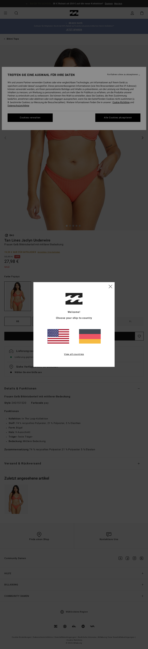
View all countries (74, 354)
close (110, 286)
